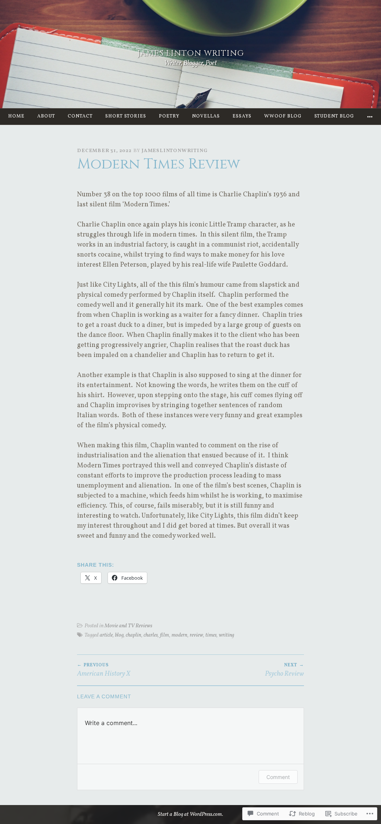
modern (180, 635)
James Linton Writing (190, 53)
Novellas (206, 116)
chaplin (133, 635)
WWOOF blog (283, 116)
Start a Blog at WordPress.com (190, 814)
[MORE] (370, 117)
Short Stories (125, 116)
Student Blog (334, 116)
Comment (278, 777)
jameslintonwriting (174, 150)
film (164, 635)
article (106, 635)
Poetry (169, 116)
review (196, 635)
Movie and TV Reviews (128, 626)
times (211, 635)
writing (226, 635)
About (46, 116)
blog (119, 635)
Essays (242, 116)
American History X (103, 670)
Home (16, 116)
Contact (80, 116)
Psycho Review (284, 670)
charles (151, 635)
